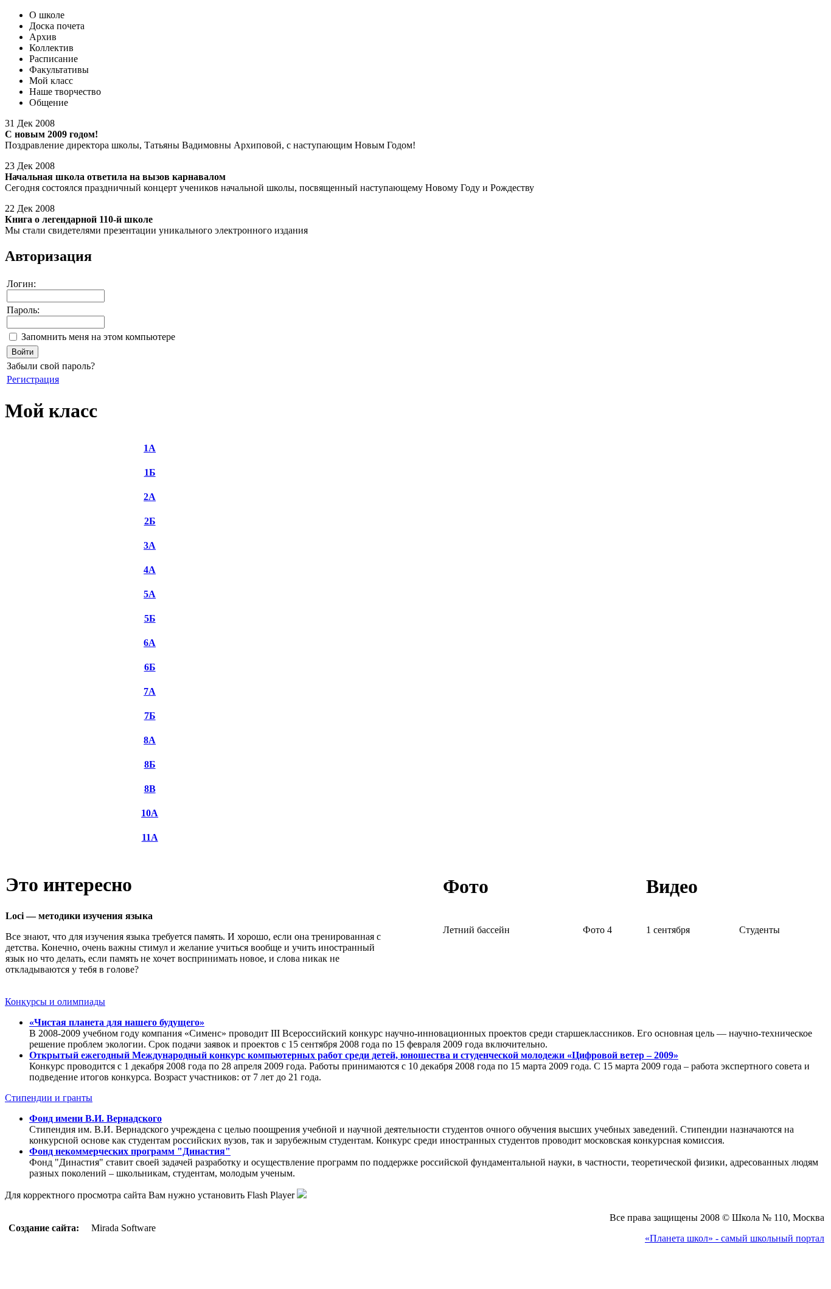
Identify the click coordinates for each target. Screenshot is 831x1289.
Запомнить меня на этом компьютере (98, 337)
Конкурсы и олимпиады (55, 1001)
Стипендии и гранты (48, 1098)
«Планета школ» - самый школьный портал (734, 1238)
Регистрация (33, 379)
